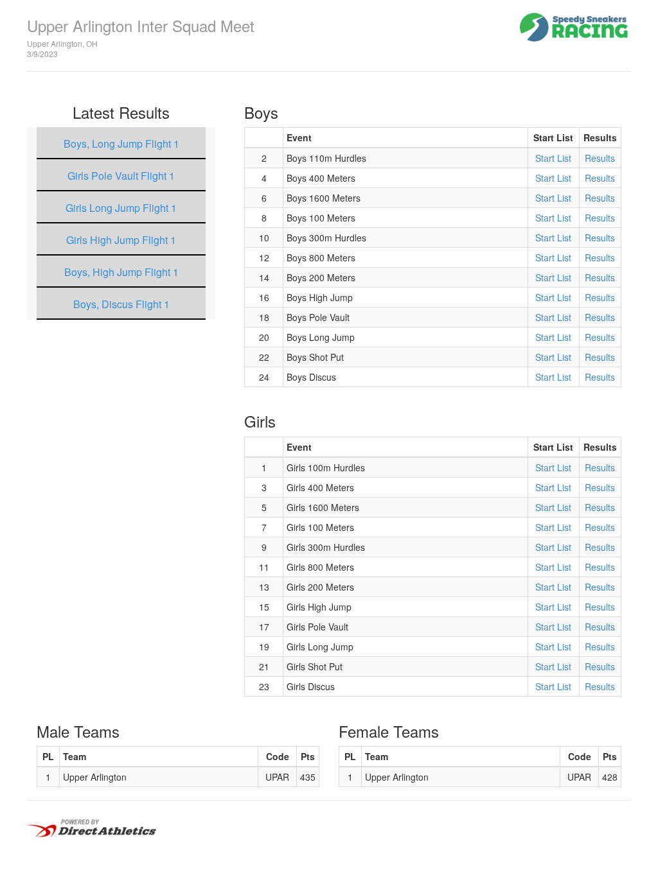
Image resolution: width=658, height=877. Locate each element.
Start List (553, 158)
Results (600, 158)
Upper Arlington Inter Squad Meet (140, 25)
